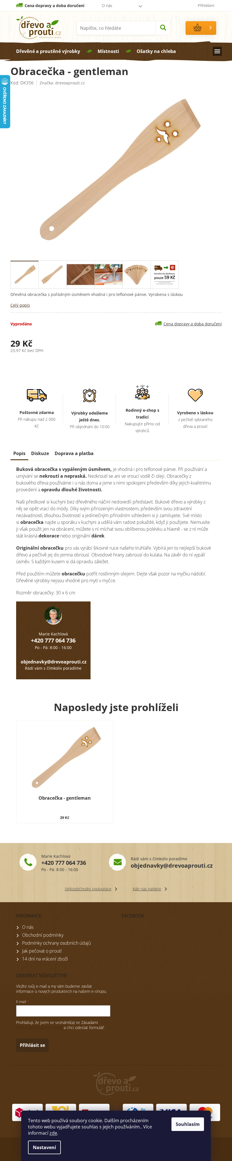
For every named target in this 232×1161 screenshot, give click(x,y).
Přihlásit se (32, 1045)
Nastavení (44, 1147)
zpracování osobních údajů (39, 1027)
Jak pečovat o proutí (42, 951)
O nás (107, 5)
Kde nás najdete (147, 888)
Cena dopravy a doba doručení (54, 5)
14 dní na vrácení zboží (45, 959)
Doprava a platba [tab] (74, 453)
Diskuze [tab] (40, 453)
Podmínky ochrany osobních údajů (56, 943)
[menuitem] (48, 51)
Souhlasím (188, 1124)
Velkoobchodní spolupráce (88, 888)
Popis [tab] (19, 453)
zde (53, 1133)
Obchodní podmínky (42, 935)
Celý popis (20, 305)
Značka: (62, 83)
